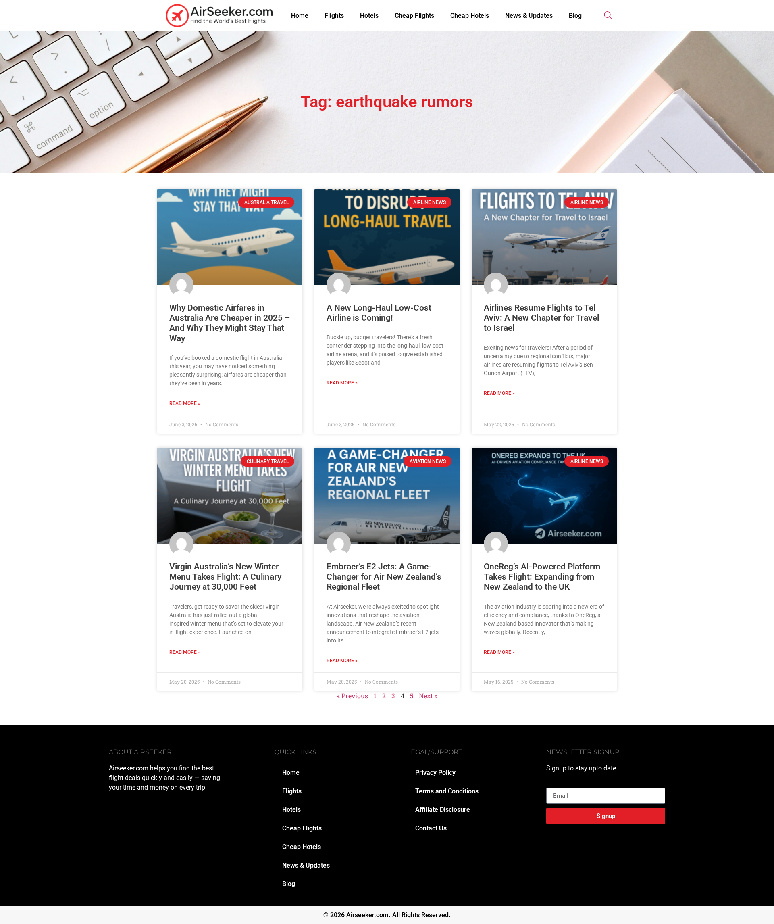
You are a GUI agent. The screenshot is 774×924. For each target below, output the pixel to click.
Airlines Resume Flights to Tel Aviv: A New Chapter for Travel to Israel (541, 318)
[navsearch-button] (608, 16)
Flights (334, 15)
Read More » (184, 403)
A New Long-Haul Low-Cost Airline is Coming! (379, 313)
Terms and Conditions (447, 791)
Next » (428, 695)
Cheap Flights (414, 15)
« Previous (352, 695)
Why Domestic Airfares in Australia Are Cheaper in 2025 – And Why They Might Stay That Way (229, 323)
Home (299, 15)
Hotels (369, 15)
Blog (575, 15)
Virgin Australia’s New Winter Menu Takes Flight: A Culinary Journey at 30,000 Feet (225, 577)
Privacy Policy (435, 772)
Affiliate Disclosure (442, 809)
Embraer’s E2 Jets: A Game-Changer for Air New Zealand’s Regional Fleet (384, 577)
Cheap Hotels (469, 15)
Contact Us (431, 828)
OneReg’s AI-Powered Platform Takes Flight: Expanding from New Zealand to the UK (542, 577)
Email (554, 784)
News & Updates (529, 15)
